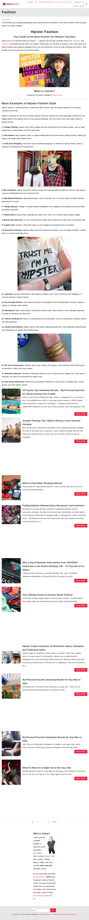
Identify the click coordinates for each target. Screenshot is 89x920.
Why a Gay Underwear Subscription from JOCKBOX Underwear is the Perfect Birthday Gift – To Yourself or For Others (53, 566)
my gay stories (38, 877)
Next (55, 822)
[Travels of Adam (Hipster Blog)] (10, 4)
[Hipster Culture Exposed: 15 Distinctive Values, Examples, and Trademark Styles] (11, 658)
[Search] (53, 910)
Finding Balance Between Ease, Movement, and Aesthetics (53, 505)
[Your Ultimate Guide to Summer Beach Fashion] (11, 600)
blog (34, 853)
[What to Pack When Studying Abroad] (11, 488)
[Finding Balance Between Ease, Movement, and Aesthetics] (11, 515)
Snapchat (5, 44)
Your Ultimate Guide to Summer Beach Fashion (47, 595)
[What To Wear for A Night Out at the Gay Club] (11, 773)
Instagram (76, 41)
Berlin (48, 856)
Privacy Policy (57, 914)
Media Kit (73, 914)
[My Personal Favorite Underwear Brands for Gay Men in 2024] (11, 744)
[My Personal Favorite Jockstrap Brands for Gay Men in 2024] (11, 686)
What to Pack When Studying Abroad (42, 483)
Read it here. (58, 95)
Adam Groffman (45, 914)
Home (3, 19)
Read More (81, 414)
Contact (66, 914)
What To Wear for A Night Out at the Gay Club (46, 767)
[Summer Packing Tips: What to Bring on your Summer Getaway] (11, 431)
